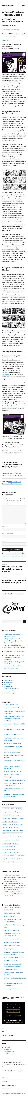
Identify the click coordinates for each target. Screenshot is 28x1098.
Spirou (12, 855)
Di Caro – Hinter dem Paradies (13, 771)
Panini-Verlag (7, 843)
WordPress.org (8, 1054)
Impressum (5, 1089)
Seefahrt (16, 852)
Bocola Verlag (6, 40)
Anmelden (7, 1047)
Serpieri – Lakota (9, 916)
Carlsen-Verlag (14, 815)
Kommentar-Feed (9, 1051)
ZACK (11, 862)
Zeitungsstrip (15, 453)
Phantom (9, 393)
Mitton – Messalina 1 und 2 (12, 913)
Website (4, 541)
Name (4, 526)
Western (5, 862)
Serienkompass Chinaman (11, 989)
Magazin (5, 837)
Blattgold (5, 815)
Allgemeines (7, 680)
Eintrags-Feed (8, 1049)
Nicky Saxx (14, 391)
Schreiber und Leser (9, 849)
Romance (15, 843)
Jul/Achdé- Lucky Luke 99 (11, 930)
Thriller (14, 859)
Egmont (14, 818)
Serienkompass (8, 693)
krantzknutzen (7, 450)
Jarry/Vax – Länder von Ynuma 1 (13, 666)
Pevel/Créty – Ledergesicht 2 (12, 743)
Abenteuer (6, 808)
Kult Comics (6, 833)
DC (21, 815)
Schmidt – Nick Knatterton (12, 942)
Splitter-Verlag (20, 855)
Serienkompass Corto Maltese (12, 939)
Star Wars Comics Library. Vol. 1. (13, 645)
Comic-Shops (8, 682)
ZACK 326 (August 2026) (11, 668)
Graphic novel (18, 824)
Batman (11, 812)
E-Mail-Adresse (7, 533)
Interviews (7, 686)
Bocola (11, 452)
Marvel (11, 837)
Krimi (8, 453)
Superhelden (7, 859)
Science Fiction (7, 852)
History (5, 827)
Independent (7, 830)
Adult (12, 808)
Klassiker (4, 453)
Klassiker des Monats (10, 688)
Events (6, 684)
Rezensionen (5, 452)
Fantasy (21, 818)
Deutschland (7, 818)
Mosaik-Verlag (19, 837)
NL (18, 840)
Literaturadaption (17, 833)
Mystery (13, 840)
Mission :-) (5, 1078)
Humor (16, 827)
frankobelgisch (13, 821)
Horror (11, 827)
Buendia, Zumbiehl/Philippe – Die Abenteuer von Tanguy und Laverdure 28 (14, 657)
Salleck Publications (9, 846)
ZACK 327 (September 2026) (12, 639)
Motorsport (6, 840)
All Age (5, 812)
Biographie (18, 812)
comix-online (8, 5)
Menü (23, 5)
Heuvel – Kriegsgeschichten (12, 945)
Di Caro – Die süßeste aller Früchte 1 (14, 780)
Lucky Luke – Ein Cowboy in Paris (14, 957)
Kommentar (6, 504)
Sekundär (6, 855)
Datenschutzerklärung (9, 1085)
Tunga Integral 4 (9, 949)
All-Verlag (19, 808)
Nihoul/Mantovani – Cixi (11, 961)
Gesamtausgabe (18, 452)
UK (10, 453)
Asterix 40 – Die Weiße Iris (11, 969)
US (19, 859)
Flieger (5, 821)
